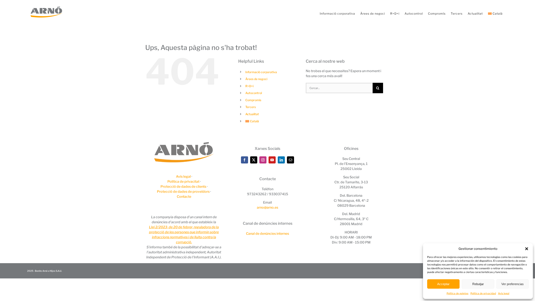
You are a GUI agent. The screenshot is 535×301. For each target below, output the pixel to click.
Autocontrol (253, 93)
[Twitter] (253, 159)
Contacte (184, 197)
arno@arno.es (267, 207)
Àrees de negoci (256, 79)
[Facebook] (244, 159)
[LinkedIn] (281, 159)
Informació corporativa (261, 72)
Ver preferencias (512, 284)
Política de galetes (457, 293)
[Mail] (290, 159)
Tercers (250, 107)
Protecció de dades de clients (183, 187)
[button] (527, 249)
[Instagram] (262, 159)
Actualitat (252, 114)
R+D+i (249, 86)
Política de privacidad (483, 293)
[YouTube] (272, 159)
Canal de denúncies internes (267, 234)
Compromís (253, 100)
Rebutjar (478, 284)
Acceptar (443, 284)
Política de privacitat (183, 182)
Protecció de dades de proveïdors (183, 192)
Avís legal (503, 293)
